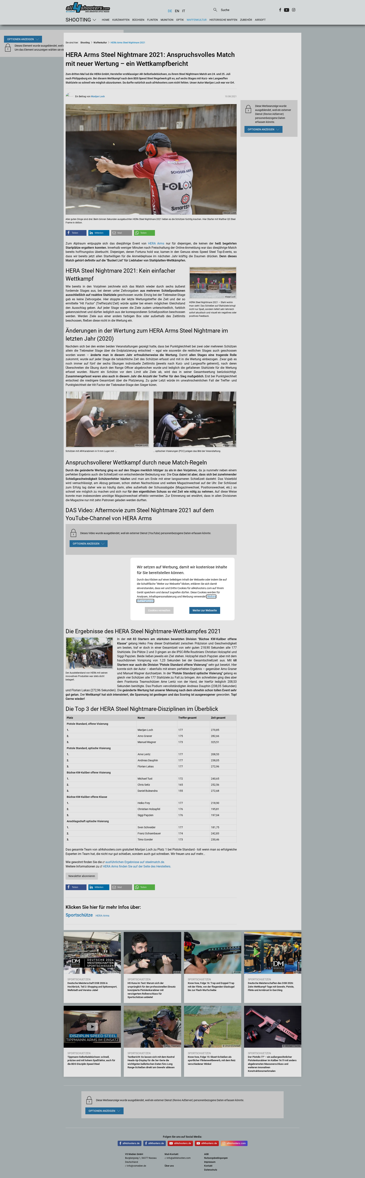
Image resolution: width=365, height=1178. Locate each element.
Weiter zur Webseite (205, 610)
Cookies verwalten (159, 610)
